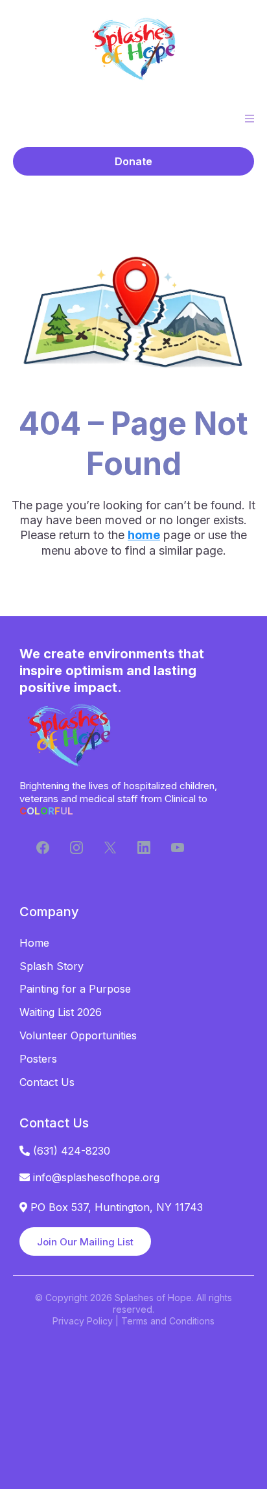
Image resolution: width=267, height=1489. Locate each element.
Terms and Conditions (168, 1320)
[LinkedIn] (144, 847)
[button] (247, 118)
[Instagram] (76, 847)
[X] (110, 847)
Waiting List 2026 (60, 1012)
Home (34, 942)
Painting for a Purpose (75, 988)
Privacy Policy (82, 1320)
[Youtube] (177, 847)
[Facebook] (43, 847)
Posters (38, 1058)
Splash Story (51, 966)
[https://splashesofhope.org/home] (133, 48)
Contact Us (47, 1082)
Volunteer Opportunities (78, 1035)
